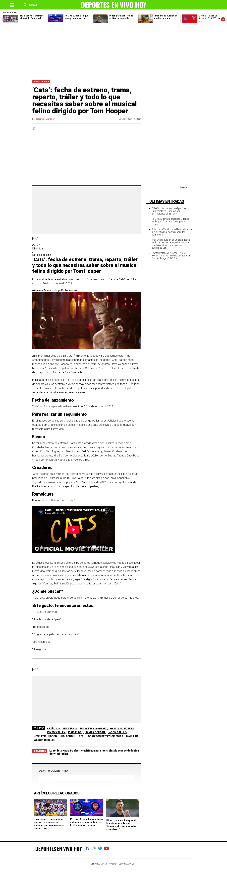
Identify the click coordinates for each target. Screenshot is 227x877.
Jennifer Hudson (45, 736)
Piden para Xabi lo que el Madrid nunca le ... (121, 16)
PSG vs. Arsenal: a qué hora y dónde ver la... (76, 16)
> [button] (223, 19)
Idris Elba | (75, 732)
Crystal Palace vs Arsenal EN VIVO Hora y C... (211, 18)
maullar (132, 736)
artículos (69, 728)
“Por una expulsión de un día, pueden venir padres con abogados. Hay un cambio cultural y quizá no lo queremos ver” (171, 243)
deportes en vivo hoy (45, 119)
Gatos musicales (122, 728)
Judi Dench (67, 736)
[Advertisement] (113, 51)
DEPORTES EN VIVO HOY (58, 848)
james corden (95, 732)
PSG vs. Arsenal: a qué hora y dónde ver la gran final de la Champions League (86, 822)
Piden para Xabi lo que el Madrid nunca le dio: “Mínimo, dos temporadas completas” (121, 825)
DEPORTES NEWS (41, 81)
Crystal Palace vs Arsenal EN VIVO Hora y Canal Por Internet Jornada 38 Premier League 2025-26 (171, 256)
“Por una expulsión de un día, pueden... (165, 16)
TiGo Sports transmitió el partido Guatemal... (32, 16)
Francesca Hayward (93, 728)
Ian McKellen (56, 732)
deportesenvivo (126, 864)
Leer (80, 736)
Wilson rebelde (44, 740)
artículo (53, 728)
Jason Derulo (117, 732)
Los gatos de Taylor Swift (104, 736)
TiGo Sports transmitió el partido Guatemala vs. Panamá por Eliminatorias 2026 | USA (49, 824)
